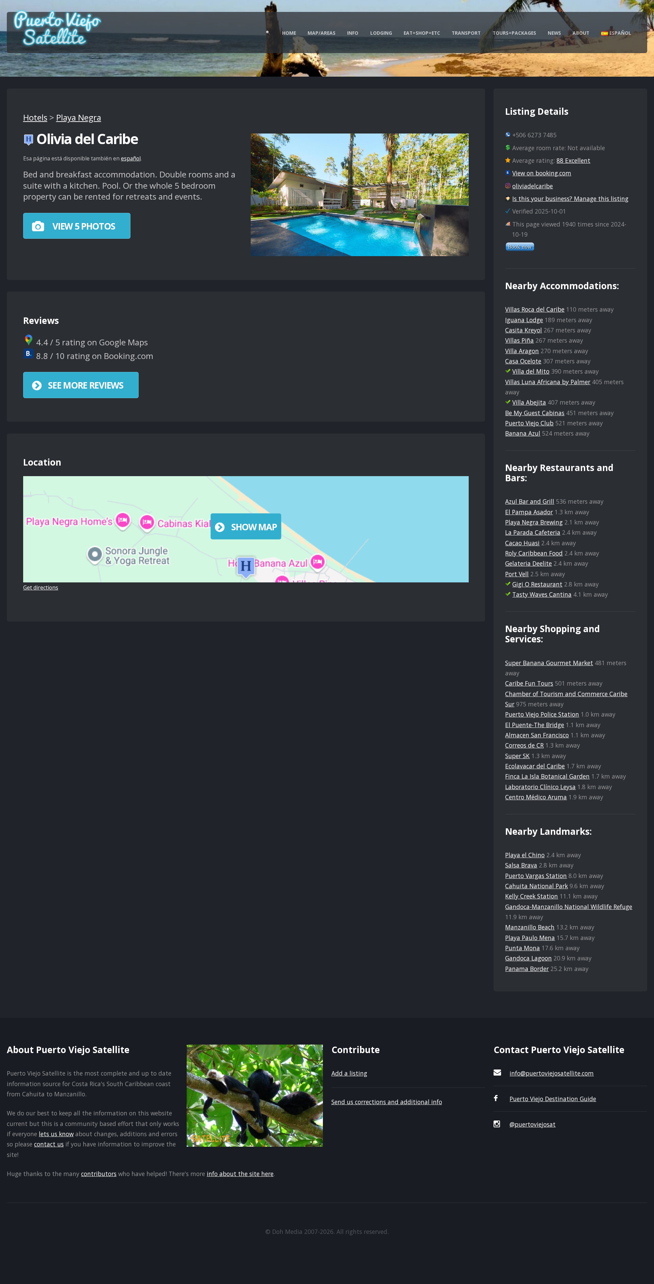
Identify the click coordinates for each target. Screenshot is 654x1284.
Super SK (517, 756)
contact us (49, 1144)
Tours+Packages (514, 33)
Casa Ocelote (523, 361)
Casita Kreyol (523, 330)
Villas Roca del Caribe (534, 309)
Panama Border (527, 969)
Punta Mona (522, 948)
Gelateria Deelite (528, 563)
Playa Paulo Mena (530, 938)
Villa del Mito (530, 371)
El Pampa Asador (529, 512)
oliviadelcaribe (532, 186)
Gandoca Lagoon (528, 958)
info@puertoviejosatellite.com (552, 1073)
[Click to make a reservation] (519, 249)
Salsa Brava (521, 865)
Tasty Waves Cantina (542, 594)
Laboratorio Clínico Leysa (540, 787)
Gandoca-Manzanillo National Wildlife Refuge (568, 907)
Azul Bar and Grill (529, 501)
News (554, 33)
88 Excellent (573, 160)
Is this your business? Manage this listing (570, 198)
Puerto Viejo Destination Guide (553, 1099)
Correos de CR (524, 745)
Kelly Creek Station (531, 896)
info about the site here (240, 1174)
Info (352, 33)
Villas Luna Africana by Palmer (547, 382)
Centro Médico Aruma (536, 797)
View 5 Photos (82, 226)
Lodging (381, 33)
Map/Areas (322, 33)
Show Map (254, 527)
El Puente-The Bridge (534, 725)
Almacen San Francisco (537, 735)
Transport (466, 33)
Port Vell (517, 574)
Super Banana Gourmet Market (549, 663)
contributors (98, 1174)
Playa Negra (78, 117)
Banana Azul (522, 433)
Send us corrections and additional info (386, 1102)
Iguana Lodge (524, 320)
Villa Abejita (529, 402)
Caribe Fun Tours (529, 683)
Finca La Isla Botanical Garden (547, 776)
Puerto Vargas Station (536, 876)
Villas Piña (519, 340)
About (581, 33)
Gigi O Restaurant (537, 584)
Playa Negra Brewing (534, 522)
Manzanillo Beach (530, 927)
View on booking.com (541, 173)
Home (289, 33)
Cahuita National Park (536, 886)
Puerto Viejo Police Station (542, 714)
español (131, 158)
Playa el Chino (525, 855)
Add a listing (349, 1073)
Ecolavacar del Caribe (535, 766)
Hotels (35, 117)
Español (619, 33)
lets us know (56, 1134)
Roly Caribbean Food (534, 553)
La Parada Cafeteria (532, 532)
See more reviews (85, 385)
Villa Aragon (522, 351)
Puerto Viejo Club (529, 423)
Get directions (40, 587)
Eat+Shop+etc (422, 33)
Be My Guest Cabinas (534, 413)
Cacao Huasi (522, 543)
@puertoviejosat (533, 1124)
